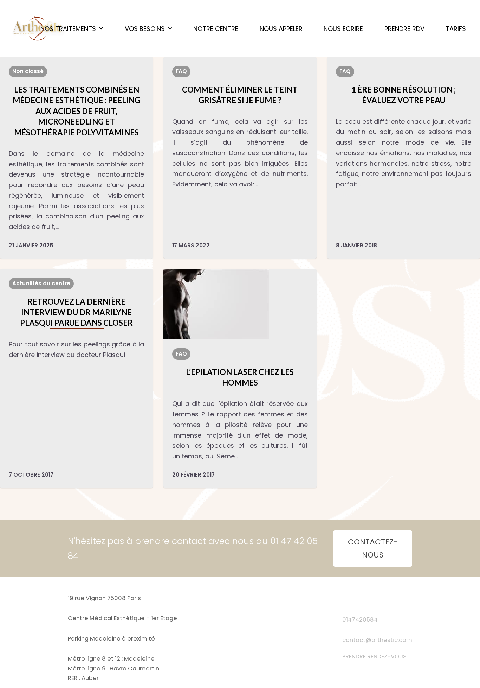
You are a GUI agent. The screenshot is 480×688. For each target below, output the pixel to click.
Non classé (28, 71)
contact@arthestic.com (377, 640)
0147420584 (360, 620)
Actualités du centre (41, 283)
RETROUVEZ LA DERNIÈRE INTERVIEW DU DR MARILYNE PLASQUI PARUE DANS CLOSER (76, 312)
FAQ (181, 71)
